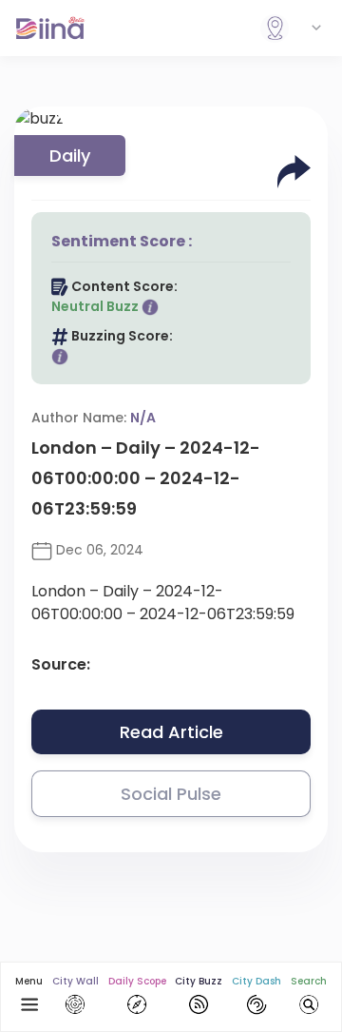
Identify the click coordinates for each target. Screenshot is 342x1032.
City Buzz (198, 981)
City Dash (256, 981)
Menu (29, 981)
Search (309, 981)
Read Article (171, 732)
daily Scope (137, 981)
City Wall (75, 981)
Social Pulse (171, 794)
